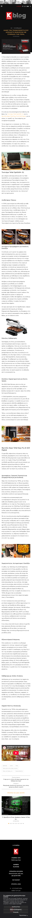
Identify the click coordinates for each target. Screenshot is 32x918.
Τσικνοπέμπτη (19, 771)
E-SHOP (19, 6)
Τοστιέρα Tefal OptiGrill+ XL (15, 114)
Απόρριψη (15, 912)
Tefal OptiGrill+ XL (7, 771)
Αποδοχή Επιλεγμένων (15, 909)
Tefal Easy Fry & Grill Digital (10, 768)
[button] (3, 810)
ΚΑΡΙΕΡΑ (16, 864)
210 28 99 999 (16, 875)
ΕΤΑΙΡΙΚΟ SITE (16, 858)
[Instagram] (26, 6)
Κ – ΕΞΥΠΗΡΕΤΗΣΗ (16, 888)
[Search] (30, 6)
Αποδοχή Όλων (16, 906)
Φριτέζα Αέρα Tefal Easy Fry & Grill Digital (14, 116)
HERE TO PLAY (16, 890)
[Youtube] (27, 6)
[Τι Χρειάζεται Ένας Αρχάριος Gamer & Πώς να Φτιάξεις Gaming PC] (16, 805)
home (11, 765)
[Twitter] (24, 6)
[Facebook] (22, 6)
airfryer (5, 765)
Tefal (16, 765)
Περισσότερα (22, 915)
